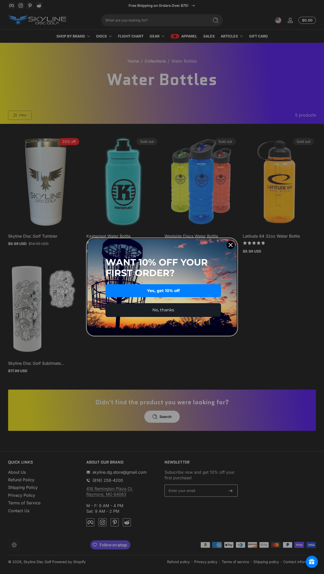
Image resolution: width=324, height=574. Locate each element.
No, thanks (163, 310)
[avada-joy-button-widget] (312, 562)
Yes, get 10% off (163, 290)
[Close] (231, 245)
